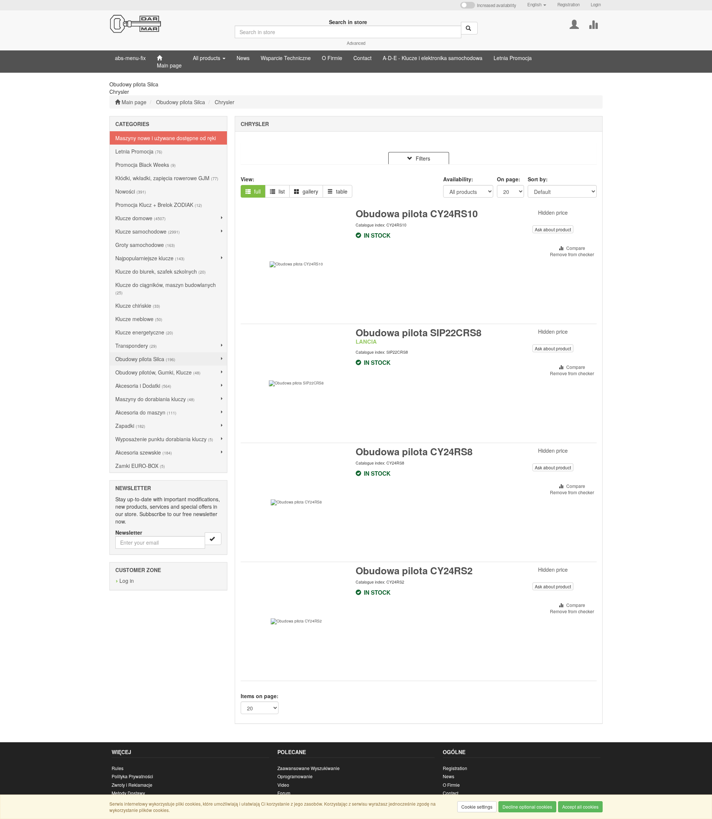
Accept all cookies (580, 806)
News (448, 776)
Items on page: (259, 696)
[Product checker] (593, 23)
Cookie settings (476, 806)
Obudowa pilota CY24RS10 (417, 213)
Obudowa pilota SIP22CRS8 (418, 332)
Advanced (356, 43)
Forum (283, 793)
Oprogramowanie (295, 776)
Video (283, 785)
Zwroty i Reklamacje (132, 785)
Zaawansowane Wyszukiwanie (308, 768)
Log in (126, 580)
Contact (450, 793)
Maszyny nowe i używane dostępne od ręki (165, 138)
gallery (309, 191)
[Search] (469, 28)
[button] (537, 4)
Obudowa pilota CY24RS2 (414, 570)
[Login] (574, 23)
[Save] (213, 538)
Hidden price (553, 212)
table (340, 191)
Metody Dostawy (128, 793)
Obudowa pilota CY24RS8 (414, 451)
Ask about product (553, 229)
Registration (568, 4)
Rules (117, 768)
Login (596, 4)
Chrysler (224, 102)
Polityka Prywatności (132, 776)
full (257, 191)
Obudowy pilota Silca (180, 102)
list (281, 191)
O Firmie (451, 785)
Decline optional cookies (527, 806)
